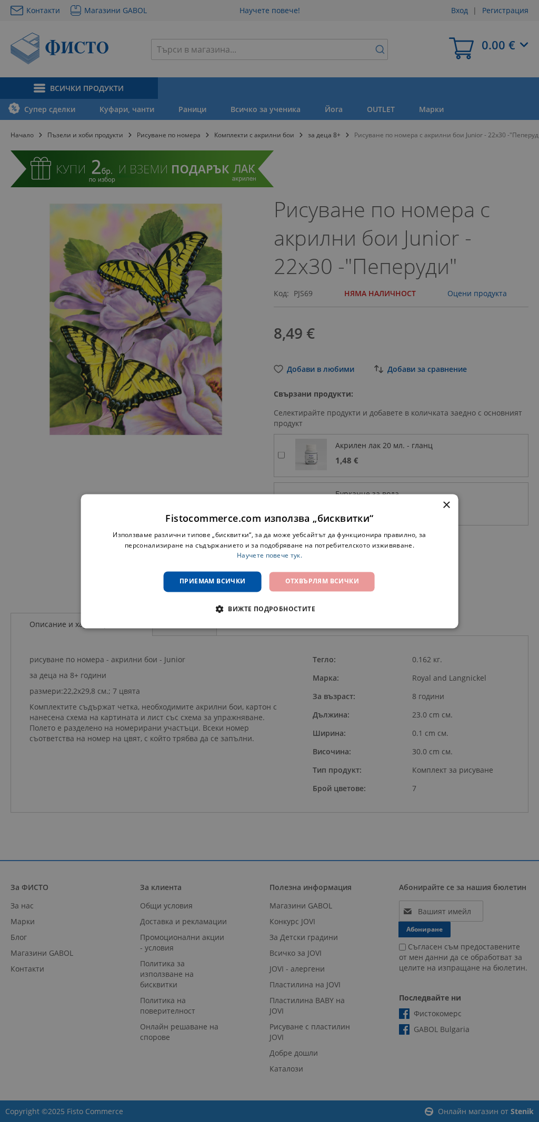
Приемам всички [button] (212, 581)
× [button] (446, 505)
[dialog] (269, 561)
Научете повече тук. (269, 555)
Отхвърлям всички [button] (322, 581)
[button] (269, 608)
